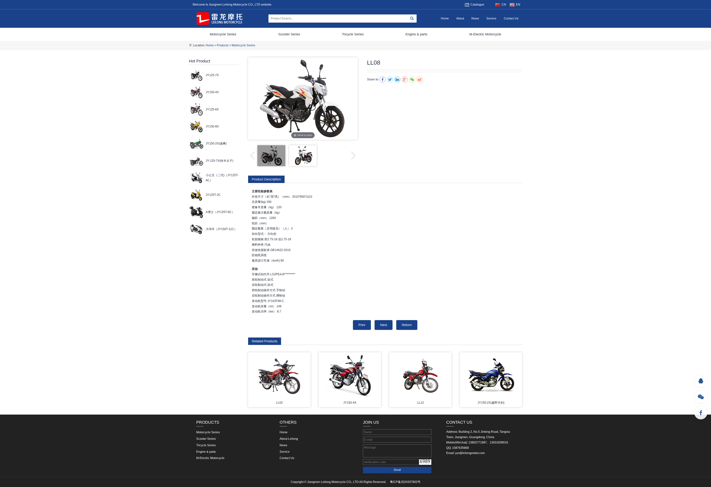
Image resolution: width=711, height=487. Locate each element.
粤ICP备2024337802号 (405, 481)
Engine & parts (416, 34)
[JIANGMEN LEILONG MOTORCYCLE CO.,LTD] (219, 26)
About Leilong (289, 438)
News (475, 18)
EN (518, 4)
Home (445, 18)
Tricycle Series (353, 34)
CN (504, 4)
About (460, 18)
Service (491, 18)
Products (222, 45)
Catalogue (477, 4)
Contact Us (511, 18)
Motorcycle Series (223, 34)
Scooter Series (289, 34)
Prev (361, 325)
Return (407, 325)
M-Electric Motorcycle (485, 34)
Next (383, 325)
